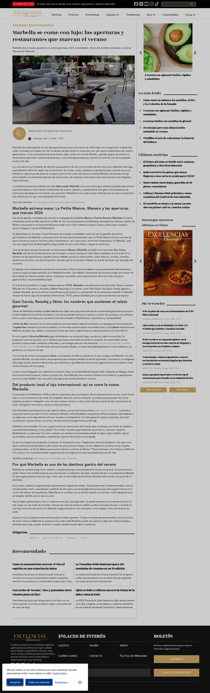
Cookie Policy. (60, 673)
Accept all (15, 682)
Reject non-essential (39, 682)
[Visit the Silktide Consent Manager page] (80, 682)
